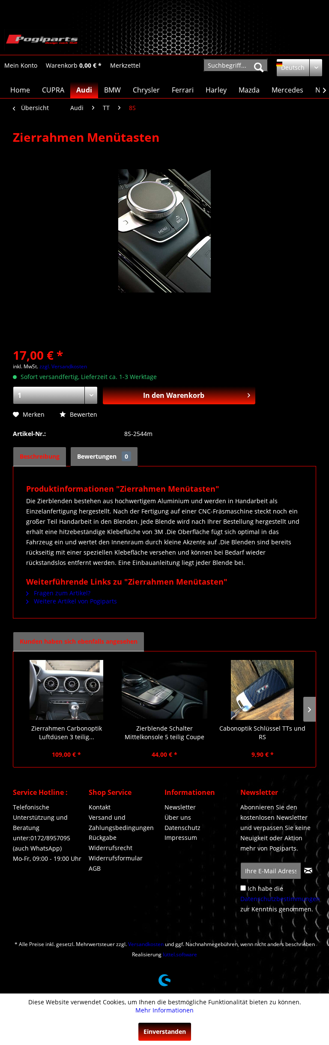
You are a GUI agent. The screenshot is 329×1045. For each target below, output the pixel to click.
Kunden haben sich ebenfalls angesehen (79, 641)
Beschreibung (40, 456)
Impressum (180, 837)
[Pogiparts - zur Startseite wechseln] (41, 40)
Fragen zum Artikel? (61, 593)
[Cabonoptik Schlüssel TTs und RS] (262, 690)
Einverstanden (165, 1031)
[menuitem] (20, 65)
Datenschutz (182, 828)
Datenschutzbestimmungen (280, 899)
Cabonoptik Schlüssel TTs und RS (262, 732)
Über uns (177, 817)
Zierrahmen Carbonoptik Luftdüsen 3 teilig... (66, 732)
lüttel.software (180, 954)
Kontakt (100, 807)
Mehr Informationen (164, 1010)
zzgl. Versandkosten (63, 366)
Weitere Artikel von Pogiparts (74, 601)
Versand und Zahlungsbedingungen (121, 822)
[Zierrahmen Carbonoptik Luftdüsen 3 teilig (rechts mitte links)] (66, 690)
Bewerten (82, 414)
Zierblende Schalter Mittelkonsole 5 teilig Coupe (164, 732)
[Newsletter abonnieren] (308, 870)
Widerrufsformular (116, 858)
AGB (95, 868)
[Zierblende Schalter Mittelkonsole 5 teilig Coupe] (164, 690)
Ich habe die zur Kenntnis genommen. (280, 898)
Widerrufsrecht (110, 848)
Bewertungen (102, 456)
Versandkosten (146, 944)
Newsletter (180, 807)
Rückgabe (103, 837)
